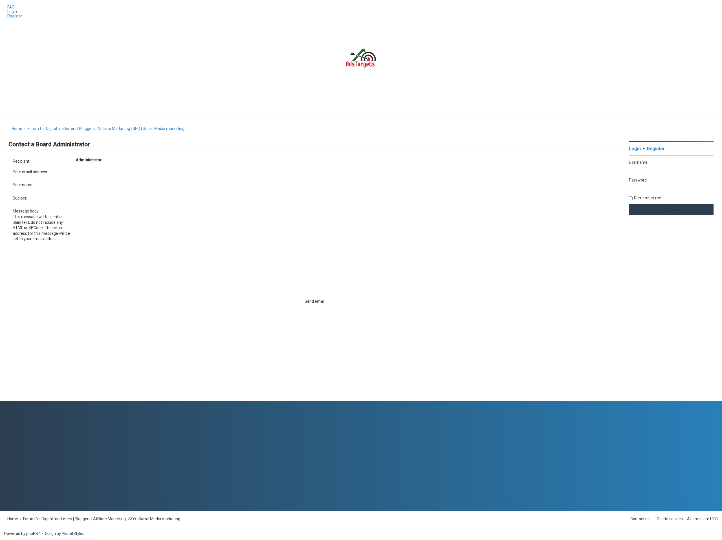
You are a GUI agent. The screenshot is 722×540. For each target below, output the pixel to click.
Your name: (23, 185)
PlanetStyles (73, 533)
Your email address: (30, 172)
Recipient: (21, 161)
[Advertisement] (671, 316)
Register (655, 148)
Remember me (647, 198)
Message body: (26, 211)
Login (635, 148)
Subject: (20, 198)
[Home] (361, 58)
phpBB (32, 533)
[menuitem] (9, 7)
